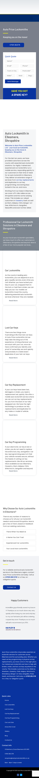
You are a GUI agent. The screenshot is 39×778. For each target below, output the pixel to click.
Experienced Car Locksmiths (17, 543)
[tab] (19, 532)
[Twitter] (21, 775)
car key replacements (25, 180)
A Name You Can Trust (15, 537)
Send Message (12, 81)
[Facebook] (18, 775)
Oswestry (19, 200)
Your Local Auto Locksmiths (17, 548)
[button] (31, 18)
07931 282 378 (31, 676)
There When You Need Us (16, 532)
